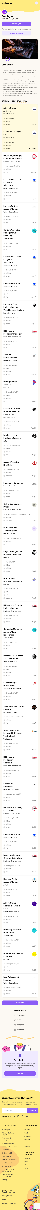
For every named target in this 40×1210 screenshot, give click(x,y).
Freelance (27, 1143)
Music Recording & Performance (8, 1170)
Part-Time (27, 1133)
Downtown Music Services (12, 510)
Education (5, 1150)
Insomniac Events (9, 313)
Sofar (5, 441)
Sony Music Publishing (10, 188)
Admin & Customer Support (8, 1134)
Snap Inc (6, 959)
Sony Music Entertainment (12, 688)
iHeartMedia (7, 465)
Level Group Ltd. (8, 114)
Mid (25, 1165)
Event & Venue (6, 1156)
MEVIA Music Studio (10, 712)
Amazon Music (8, 239)
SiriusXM (6, 584)
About (4, 1200)
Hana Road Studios (9, 533)
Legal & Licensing (7, 1163)
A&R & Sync (6, 1130)
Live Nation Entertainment (12, 161)
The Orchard (7, 739)
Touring (4, 1180)
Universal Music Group (11, 212)
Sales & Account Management (7, 1175)
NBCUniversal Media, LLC (11, 912)
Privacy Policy (7, 1196)
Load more (20, 1002)
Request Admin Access (16, 33)
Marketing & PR (7, 1166)
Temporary (27, 1136)
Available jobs (16, 24)
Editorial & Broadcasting (10, 1146)
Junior (26, 1168)
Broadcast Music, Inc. (10, 361)
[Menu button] (36, 2)
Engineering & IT (7, 1153)
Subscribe (20, 1073)
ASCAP (5, 885)
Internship (27, 1140)
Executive (27, 1158)
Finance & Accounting (9, 1160)
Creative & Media (8, 1143)
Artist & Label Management (6, 1139)
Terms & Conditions (8, 1192)
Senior (26, 1161)
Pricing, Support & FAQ (9, 1203)
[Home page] (7, 3)
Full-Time (27, 1130)
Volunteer (27, 1146)
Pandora (6, 387)
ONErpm (6, 557)
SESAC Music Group (10, 662)
